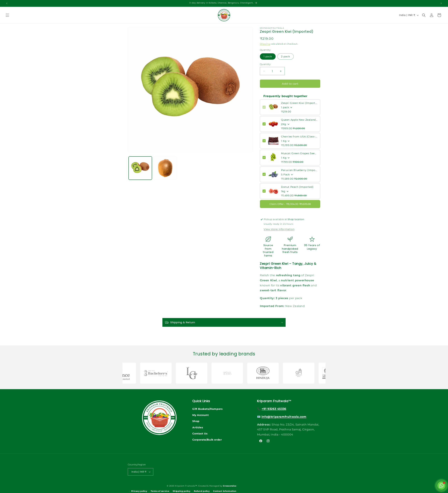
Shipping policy (182, 491)
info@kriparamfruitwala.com (283, 416)
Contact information (224, 491)
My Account (200, 415)
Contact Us (199, 433)
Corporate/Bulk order (207, 439)
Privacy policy (139, 491)
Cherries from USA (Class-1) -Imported (299, 136)
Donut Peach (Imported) (297, 186)
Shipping (265, 43)
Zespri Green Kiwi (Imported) (299, 103)
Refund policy (202, 491)
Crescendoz (229, 486)
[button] (7, 15)
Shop (195, 421)
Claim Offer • (290, 204)
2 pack (285, 56)
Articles (197, 427)
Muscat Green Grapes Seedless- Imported (299, 153)
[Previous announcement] (7, 3)
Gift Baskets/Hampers (207, 408)
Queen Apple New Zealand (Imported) (299, 119)
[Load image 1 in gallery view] (140, 168)
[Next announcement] (441, 3)
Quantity (265, 64)
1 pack (268, 56)
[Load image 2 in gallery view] (165, 168)
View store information (279, 229)
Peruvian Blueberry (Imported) (299, 170)
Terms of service (160, 491)
